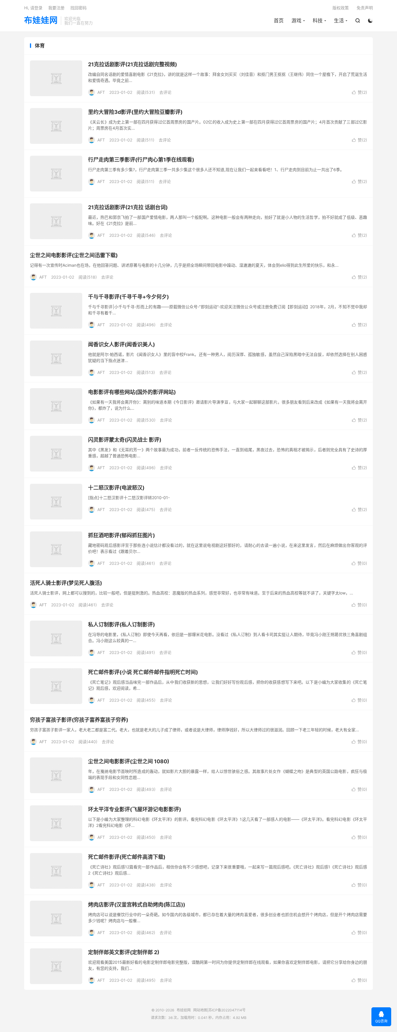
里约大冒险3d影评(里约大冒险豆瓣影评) (135, 112)
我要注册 (56, 7)
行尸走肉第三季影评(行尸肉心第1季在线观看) (141, 160)
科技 (318, 21)
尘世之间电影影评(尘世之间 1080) (128, 761)
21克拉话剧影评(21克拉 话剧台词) (128, 207)
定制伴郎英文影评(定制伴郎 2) (123, 952)
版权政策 (340, 7)
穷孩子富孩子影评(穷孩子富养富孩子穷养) (79, 720)
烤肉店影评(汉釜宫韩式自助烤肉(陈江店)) (136, 905)
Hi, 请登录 (33, 7)
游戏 (296, 21)
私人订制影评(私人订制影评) (121, 624)
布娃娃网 (41, 20)
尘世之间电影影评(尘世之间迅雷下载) (74, 255)
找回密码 (78, 7)
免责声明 (365, 7)
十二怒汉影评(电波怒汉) (116, 488)
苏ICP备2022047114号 (227, 1010)
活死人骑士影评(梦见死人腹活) (66, 583)
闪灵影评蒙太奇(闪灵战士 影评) (124, 440)
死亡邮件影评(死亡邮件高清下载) (126, 857)
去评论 (165, 92)
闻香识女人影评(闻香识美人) (121, 344)
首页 (279, 21)
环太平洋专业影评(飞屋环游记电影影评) (134, 809)
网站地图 (200, 1010)
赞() (359, 92)
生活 (339, 21)
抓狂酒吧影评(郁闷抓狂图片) (121, 535)
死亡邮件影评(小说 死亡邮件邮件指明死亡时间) (143, 672)
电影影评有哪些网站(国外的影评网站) (132, 392)
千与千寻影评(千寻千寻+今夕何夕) (128, 297)
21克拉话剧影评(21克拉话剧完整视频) (132, 64)
